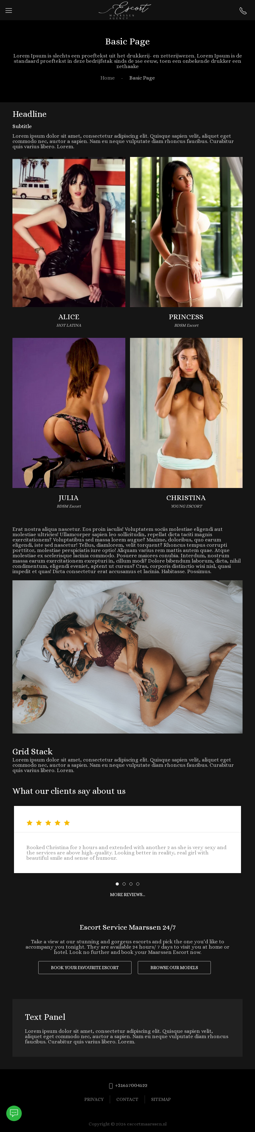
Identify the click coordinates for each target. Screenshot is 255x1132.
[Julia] (68, 426)
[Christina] (186, 426)
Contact (127, 1099)
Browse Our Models (174, 967)
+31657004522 (130, 1085)
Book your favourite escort (85, 967)
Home (107, 78)
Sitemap (161, 1099)
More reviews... (127, 894)
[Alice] (68, 245)
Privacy (94, 1099)
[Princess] (186, 245)
